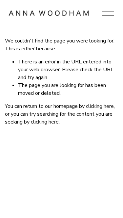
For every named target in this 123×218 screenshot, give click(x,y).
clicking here (100, 106)
